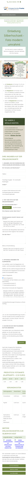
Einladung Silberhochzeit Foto (14, 22)
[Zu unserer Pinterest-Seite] (20, 2)
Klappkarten (13, 100)
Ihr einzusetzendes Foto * (9, 204)
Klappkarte (10, 90)
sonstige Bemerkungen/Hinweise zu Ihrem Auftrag (13, 302)
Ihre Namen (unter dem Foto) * (11, 211)
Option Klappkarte (7, 275)
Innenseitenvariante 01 (9, 283)
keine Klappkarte (8, 278)
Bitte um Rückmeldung (8, 245)
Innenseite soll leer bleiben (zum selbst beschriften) (13, 280)
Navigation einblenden (9, 15)
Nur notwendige (14, 465)
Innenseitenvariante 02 (9, 285)
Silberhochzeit (20, 21)
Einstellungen (14, 469)
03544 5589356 (12, 2)
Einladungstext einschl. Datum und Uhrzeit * (12, 217)
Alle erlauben (14, 473)
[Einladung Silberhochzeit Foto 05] (14, 69)
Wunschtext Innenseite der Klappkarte (12, 288)
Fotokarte (10, 84)
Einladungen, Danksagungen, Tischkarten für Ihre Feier (14, 20)
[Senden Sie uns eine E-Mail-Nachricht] (18, 2)
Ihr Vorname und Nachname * (11, 168)
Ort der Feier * (6, 234)
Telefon (4, 174)
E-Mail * (4, 184)
